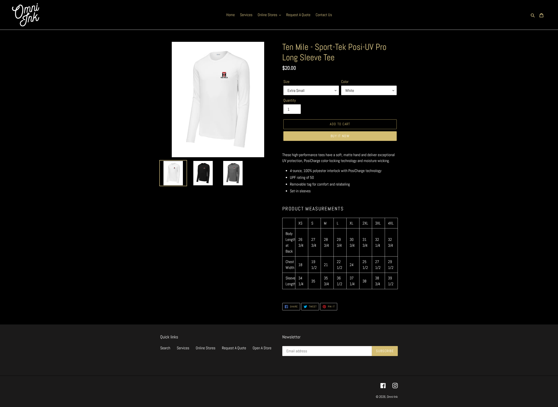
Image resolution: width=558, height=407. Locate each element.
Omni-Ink (392, 397)
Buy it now (340, 136)
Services (183, 347)
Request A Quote (234, 347)
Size (286, 81)
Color (345, 81)
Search (165, 347)
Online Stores (205, 347)
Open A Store (262, 347)
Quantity (289, 100)
